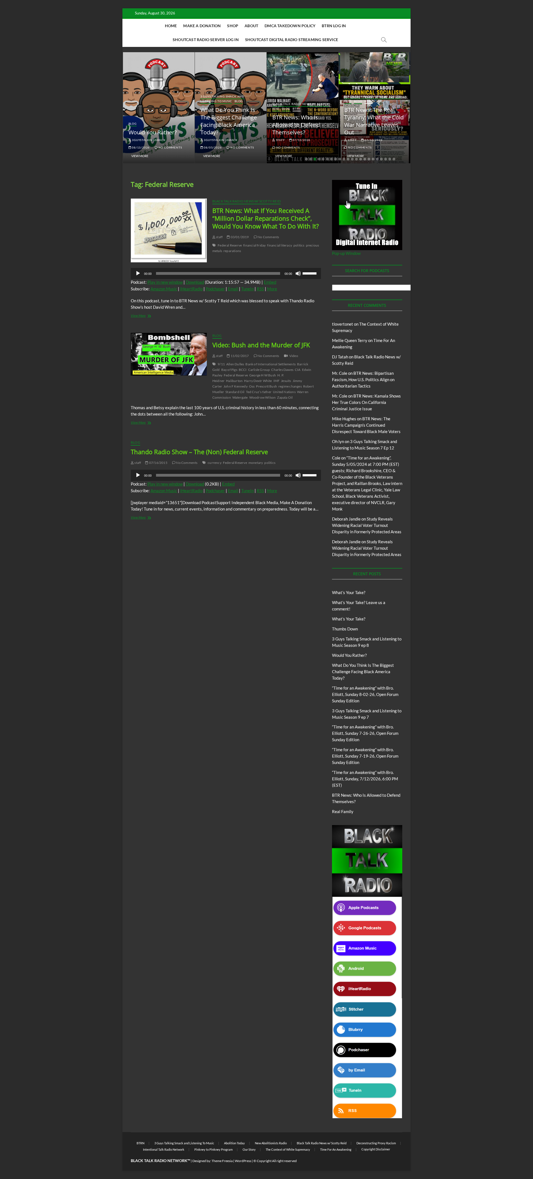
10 (344, 159)
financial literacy (279, 245)
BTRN (297, 108)
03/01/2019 (239, 237)
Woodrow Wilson (262, 397)
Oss (252, 386)
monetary (255, 463)
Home (171, 25)
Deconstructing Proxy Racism (376, 1143)
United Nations (284, 392)
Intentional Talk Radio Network (163, 1149)
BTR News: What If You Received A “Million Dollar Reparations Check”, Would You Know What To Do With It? (265, 218)
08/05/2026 (212, 147)
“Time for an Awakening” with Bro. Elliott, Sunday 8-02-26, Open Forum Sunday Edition (365, 694)
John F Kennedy (235, 386)
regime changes (290, 386)
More (272, 288)
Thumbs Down (345, 628)
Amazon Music (163, 288)
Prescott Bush (266, 386)
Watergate (240, 397)
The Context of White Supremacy (288, 1149)
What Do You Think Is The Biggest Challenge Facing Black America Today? (228, 121)
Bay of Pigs (229, 370)
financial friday (254, 245)
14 (360, 159)
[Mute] (298, 273)
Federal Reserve (230, 245)
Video (293, 356)
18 (377, 159)
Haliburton (234, 381)
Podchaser (215, 288)
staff (280, 140)
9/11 (221, 364)
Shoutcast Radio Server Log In (206, 39)
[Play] (138, 273)
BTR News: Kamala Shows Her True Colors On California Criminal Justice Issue (366, 402)
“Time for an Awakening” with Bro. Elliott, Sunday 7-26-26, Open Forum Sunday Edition (365, 733)
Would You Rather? (153, 132)
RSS (260, 288)
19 (381, 159)
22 (394, 159)
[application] (226, 273)
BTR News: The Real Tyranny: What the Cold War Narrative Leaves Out (374, 121)
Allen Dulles (235, 364)
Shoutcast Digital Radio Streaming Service (291, 39)
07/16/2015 (158, 463)
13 (356, 159)
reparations (232, 251)
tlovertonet (342, 323)
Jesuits (286, 381)
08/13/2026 (140, 147)
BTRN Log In (334, 25)
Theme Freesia (222, 1161)
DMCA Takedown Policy (290, 25)
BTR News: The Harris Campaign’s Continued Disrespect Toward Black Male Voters (366, 425)
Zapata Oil (285, 397)
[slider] (310, 273)
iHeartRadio (191, 288)
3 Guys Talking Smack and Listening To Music (222, 99)
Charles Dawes (282, 370)
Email (233, 288)
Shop (232, 25)
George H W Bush (262, 375)
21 (389, 159)
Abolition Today (234, 1143)
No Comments (170, 147)
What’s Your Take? (348, 592)
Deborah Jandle (346, 518)
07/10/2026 (373, 140)
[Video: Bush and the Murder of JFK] (169, 354)
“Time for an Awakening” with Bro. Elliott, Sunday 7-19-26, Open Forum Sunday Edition (365, 756)
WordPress (243, 1161)
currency (215, 463)
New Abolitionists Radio (271, 1143)
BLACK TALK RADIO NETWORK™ (160, 1160)
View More (139, 156)
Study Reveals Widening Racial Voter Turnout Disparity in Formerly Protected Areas (366, 525)
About (251, 25)
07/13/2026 (301, 140)
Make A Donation (202, 25)
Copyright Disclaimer (375, 1149)
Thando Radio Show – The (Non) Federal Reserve (199, 452)
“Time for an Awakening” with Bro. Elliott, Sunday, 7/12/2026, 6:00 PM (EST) (365, 779)
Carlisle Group (259, 370)
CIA (298, 370)
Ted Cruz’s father (258, 392)
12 (352, 159)
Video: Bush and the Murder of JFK (261, 345)
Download (195, 282)
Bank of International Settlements (270, 364)
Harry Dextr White (258, 381)
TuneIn (247, 288)
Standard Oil (234, 392)
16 (369, 159)
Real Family (342, 811)
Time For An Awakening (335, 1149)
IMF (276, 381)
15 (364, 159)
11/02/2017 (239, 356)
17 (373, 159)
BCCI (243, 370)
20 (385, 159)
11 (348, 159)
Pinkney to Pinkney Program (213, 1149)
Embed (270, 282)
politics (299, 245)
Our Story (249, 1149)
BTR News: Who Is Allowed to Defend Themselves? (296, 125)
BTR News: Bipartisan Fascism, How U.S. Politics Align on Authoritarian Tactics (363, 379)
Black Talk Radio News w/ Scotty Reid (246, 201)
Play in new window (165, 282)
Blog (133, 123)
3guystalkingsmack (148, 140)
